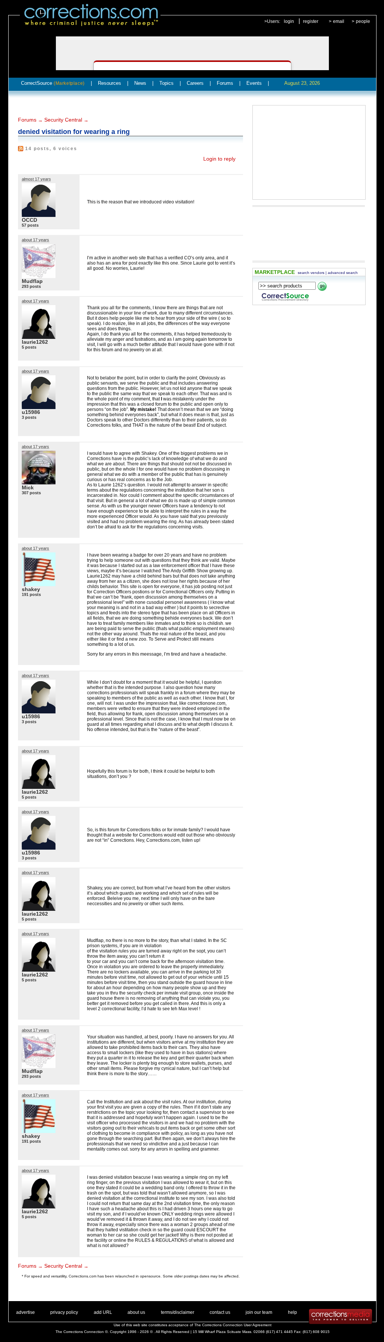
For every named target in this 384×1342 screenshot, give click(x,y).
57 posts (30, 225)
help (292, 1312)
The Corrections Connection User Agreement (233, 1325)
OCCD (29, 220)
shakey (31, 589)
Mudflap (32, 281)
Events (254, 83)
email (338, 21)
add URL (103, 1312)
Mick (28, 487)
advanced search (343, 273)
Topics (166, 83)
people (363, 21)
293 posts (31, 286)
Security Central (63, 120)
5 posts (29, 347)
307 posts (31, 492)
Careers (195, 83)
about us (136, 1312)
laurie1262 (35, 342)
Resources (109, 83)
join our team (259, 1312)
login (289, 21)
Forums (225, 83)
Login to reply (219, 159)
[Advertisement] (309, 152)
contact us (220, 1312)
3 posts (29, 417)
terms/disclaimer (177, 1312)
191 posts (31, 594)
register (310, 21)
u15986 (31, 412)
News (140, 83)
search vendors (311, 273)
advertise (25, 1312)
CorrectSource (53, 83)
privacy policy (64, 1312)
